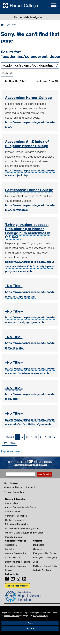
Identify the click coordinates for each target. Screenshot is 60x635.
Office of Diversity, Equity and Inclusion (24, 532)
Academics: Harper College (28, 97)
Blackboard (38, 544)
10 (5, 442)
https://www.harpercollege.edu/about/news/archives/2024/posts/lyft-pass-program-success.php (29, 266)
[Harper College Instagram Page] (18, 579)
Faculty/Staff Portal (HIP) (45, 557)
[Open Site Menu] (51, 5)
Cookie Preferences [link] (14, 520)
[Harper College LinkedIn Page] (24, 579)
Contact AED (32, 487)
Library (8, 570)
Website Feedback (42, 570)
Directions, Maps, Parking (17, 561)
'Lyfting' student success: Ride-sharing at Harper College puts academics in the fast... (27, 230)
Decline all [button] (30, 628)
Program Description (14, 492)
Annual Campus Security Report (20, 507)
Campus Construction (15, 553)
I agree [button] (30, 623)
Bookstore (10, 549)
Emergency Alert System (45, 553)
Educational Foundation (16, 524)
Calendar (37, 549)
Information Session (13, 487)
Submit (7, 73)
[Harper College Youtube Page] (13, 579)
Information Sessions (15, 566)
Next (12, 442)
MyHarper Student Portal (45, 566)
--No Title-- (13, 285)
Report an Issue (11, 451)
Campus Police (12, 511)
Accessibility (11, 544)
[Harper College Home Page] (2, 24)
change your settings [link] (40, 616)
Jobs (35, 561)
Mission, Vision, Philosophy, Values (22, 528)
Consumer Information (16, 515)
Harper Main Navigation (28, 17)
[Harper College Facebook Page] (7, 579)
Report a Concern (13, 537)
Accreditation (11, 503)
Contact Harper (12, 557)
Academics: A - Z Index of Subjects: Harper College (27, 143)
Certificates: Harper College (29, 190)
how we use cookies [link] (11, 616)
